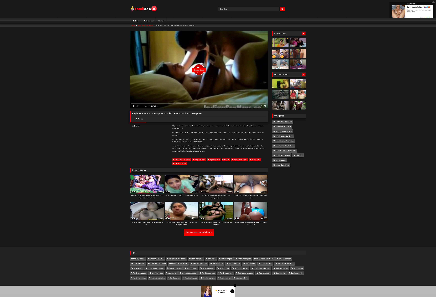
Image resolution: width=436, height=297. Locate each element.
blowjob (226, 160)
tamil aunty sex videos (145, 25)
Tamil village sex (208, 278)
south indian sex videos (264, 259)
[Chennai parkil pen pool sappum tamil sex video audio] (280, 64)
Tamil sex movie (296, 273)
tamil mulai (172, 273)
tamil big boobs (234, 263)
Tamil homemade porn (262, 268)
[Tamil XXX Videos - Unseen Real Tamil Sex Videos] (143, 9)
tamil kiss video (157, 273)
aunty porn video (199, 160)
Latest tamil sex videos (177, 259)
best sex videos (138, 259)
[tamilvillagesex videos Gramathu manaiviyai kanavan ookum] (298, 83)
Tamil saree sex (264, 273)
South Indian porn (244, 259)
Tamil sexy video (191, 278)
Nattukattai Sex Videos (284, 122)
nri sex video (256, 160)
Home (137, 21)
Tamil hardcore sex (241, 268)
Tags (162, 21)
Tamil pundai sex (226, 273)
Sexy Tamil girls (226, 259)
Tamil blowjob (250, 263)
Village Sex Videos (282, 165)
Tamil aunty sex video (158, 263)
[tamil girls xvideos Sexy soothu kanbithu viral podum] (298, 94)
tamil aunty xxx (217, 263)
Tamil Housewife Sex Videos (286, 150)
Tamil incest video (139, 273)
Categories (150, 21)
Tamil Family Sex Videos (284, 146)
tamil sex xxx (175, 278)
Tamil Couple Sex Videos (285, 141)
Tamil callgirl (137, 268)
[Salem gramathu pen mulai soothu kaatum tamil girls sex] (280, 53)
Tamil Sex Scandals (283, 155)
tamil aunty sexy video (179, 263)
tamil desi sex (192, 268)
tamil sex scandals (158, 278)
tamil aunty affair (285, 259)
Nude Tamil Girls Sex (283, 126)
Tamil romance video (245, 273)
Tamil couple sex (175, 268)
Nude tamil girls (196, 259)
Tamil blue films (266, 263)
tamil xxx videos (241, 278)
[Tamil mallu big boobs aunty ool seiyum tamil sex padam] (280, 42)
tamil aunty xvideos (200, 263)
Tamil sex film (280, 273)
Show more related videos (199, 232)
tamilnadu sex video (189, 273)
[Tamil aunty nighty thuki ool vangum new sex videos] (298, 105)
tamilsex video (281, 160)
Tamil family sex (208, 268)
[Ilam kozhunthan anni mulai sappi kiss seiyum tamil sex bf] (298, 42)
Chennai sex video (157, 259)
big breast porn (215, 160)
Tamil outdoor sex (208, 273)
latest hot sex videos (240, 160)
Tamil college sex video (284, 136)
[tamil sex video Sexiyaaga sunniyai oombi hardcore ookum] (280, 83)
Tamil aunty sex (138, 263)
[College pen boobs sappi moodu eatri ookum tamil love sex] (280, 94)
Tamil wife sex (225, 278)
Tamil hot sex (298, 268)
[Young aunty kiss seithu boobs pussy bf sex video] (280, 105)
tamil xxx (299, 155)
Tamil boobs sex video (285, 263)
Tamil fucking (224, 268)
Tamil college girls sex (156, 268)
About (140, 119)
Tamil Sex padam (139, 278)
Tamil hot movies (282, 268)
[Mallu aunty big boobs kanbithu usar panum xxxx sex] (298, 53)
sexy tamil (211, 259)
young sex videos (180, 163)
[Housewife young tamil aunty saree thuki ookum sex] (298, 64)
